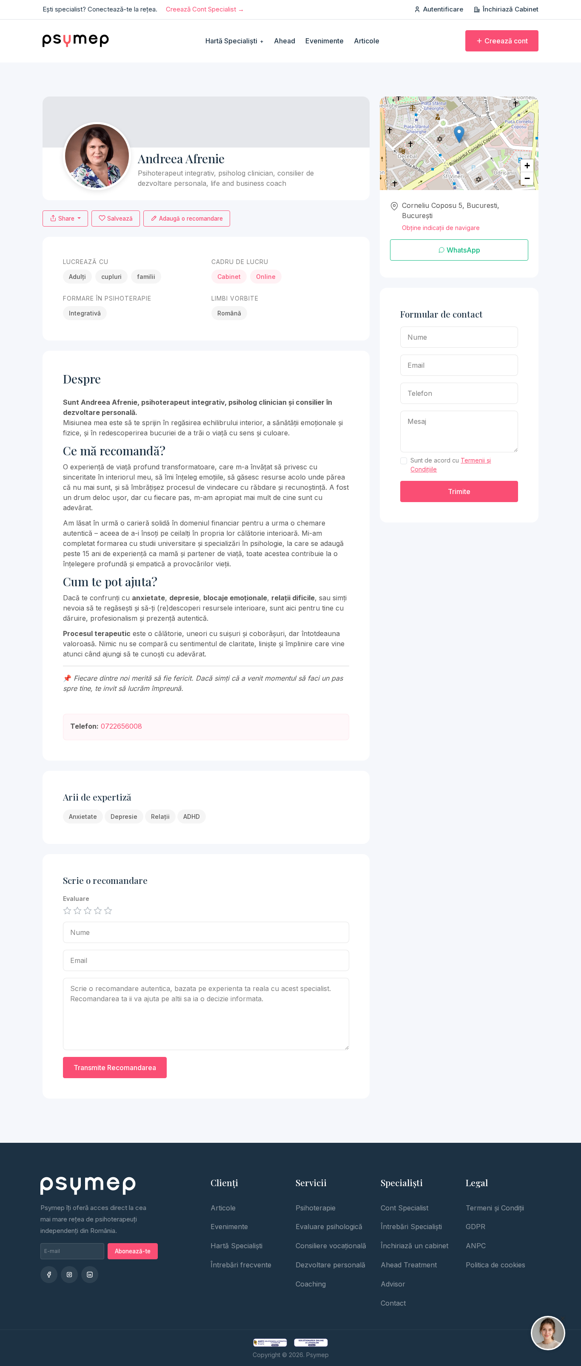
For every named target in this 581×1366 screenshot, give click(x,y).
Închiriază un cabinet (414, 1245)
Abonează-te (133, 1251)
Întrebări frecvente (241, 1265)
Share (66, 218)
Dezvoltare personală (330, 1265)
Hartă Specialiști (234, 41)
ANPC (476, 1245)
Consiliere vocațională (331, 1245)
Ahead (284, 41)
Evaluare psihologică (329, 1226)
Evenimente (324, 41)
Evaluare (76, 898)
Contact (393, 1303)
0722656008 (121, 726)
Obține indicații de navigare (441, 227)
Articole (366, 41)
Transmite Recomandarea (115, 1067)
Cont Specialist (404, 1208)
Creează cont (506, 41)
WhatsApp (462, 250)
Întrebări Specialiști (411, 1226)
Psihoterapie (316, 1208)
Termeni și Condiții (495, 1208)
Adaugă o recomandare (190, 218)
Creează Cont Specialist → (205, 9)
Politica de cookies (495, 1265)
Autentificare (443, 9)
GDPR (475, 1226)
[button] (459, 134)
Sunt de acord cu (450, 465)
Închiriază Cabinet (510, 9)
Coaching (311, 1284)
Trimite (459, 491)
